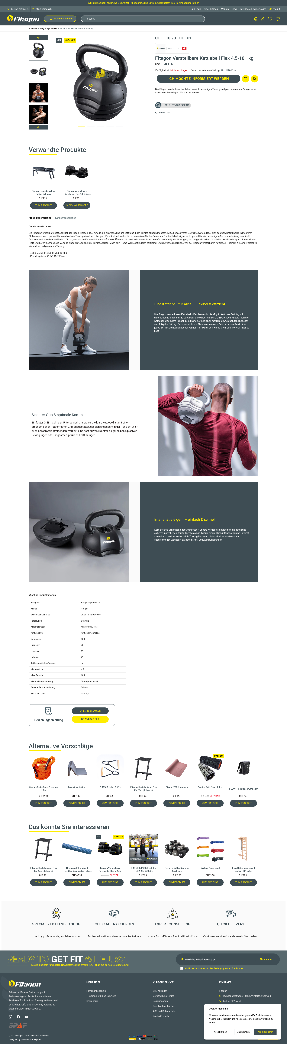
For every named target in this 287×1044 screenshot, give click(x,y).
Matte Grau (77, 787)
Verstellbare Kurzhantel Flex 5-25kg (110, 869)
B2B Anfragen (160, 990)
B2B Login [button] (196, 9)
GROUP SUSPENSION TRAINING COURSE (143, 869)
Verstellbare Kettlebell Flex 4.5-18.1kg (76, 28)
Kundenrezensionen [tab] (65, 217)
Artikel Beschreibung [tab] (40, 217)
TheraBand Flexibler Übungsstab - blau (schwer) (77, 870)
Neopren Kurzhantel (177, 869)
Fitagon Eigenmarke (48, 28)
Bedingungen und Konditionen (229, 968)
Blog (234, 9)
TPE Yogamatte (176, 787)
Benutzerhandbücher (163, 1006)
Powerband (210, 868)
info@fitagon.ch (43, 9)
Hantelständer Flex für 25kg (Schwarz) (143, 788)
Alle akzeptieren (265, 1032)
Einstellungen (243, 1032)
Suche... (91, 18)
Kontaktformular (161, 1016)
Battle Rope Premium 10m (43, 788)
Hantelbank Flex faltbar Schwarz (43, 192)
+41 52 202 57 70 (20, 9)
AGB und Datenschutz (164, 1011)
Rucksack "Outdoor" (243, 789)
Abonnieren (266, 959)
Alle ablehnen (220, 1032)
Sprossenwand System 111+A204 (243, 869)
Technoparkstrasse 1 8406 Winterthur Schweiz (247, 996)
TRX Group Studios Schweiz (101, 996)
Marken (225, 9)
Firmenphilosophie (96, 990)
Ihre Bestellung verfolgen (253, 9)
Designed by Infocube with (25, 1039)
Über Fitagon (211, 9)
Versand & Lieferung (163, 996)
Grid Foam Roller (210, 787)
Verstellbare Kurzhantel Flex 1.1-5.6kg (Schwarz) (76, 193)
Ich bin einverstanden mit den (214, 968)
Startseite (33, 28)
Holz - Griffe (110, 787)
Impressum (92, 1001)
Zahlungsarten (160, 1001)
